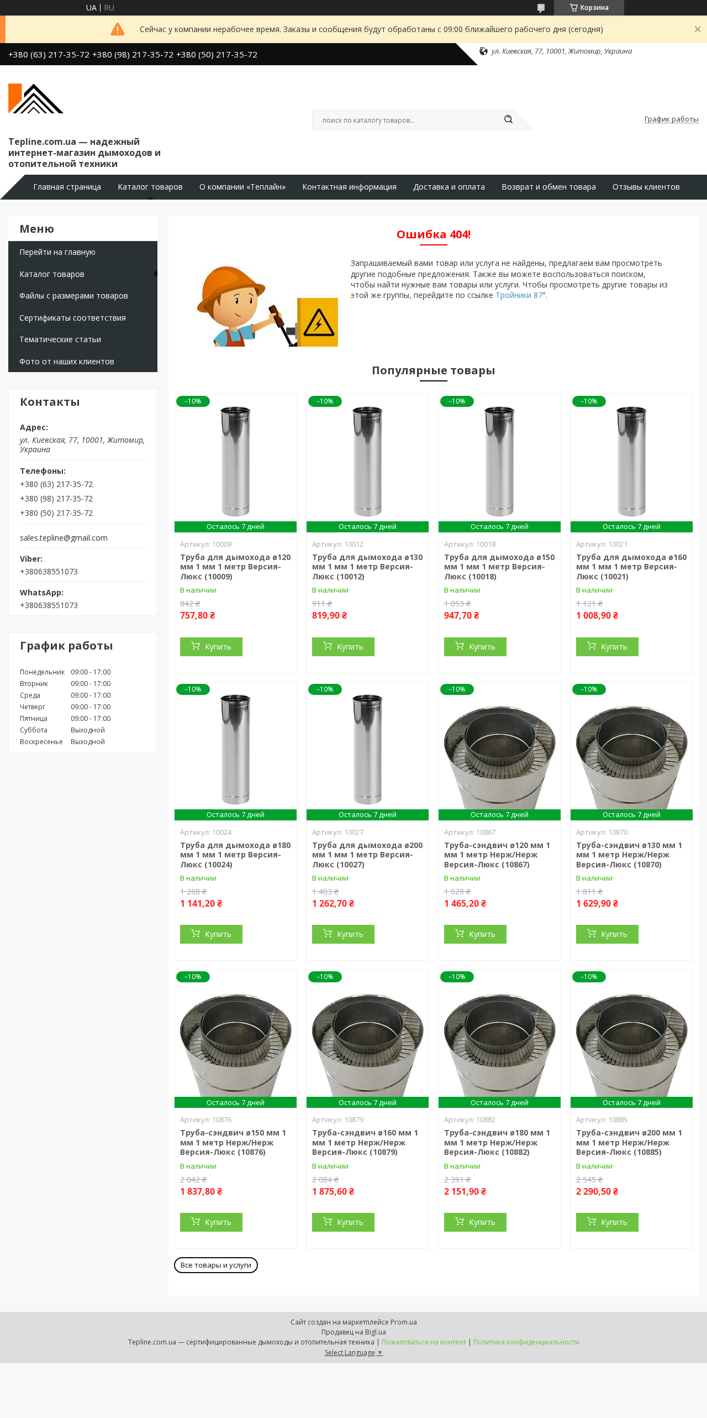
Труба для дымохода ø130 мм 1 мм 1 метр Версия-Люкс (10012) (367, 567)
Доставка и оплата (449, 187)
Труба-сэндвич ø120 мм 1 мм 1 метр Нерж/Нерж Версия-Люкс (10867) (497, 855)
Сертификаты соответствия (72, 317)
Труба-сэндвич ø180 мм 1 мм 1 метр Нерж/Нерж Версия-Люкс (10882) (497, 1142)
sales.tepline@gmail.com (64, 538)
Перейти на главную (57, 252)
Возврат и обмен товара (549, 187)
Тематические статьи (60, 339)
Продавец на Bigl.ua (353, 1332)
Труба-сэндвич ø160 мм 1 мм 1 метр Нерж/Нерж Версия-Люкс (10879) (365, 1142)
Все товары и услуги (216, 1265)
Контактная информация (349, 187)
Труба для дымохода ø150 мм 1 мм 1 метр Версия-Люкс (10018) (499, 567)
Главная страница (67, 187)
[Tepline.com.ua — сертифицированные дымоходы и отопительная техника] (36, 98)
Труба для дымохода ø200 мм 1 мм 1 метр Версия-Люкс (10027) (367, 855)
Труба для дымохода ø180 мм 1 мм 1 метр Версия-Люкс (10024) (235, 855)
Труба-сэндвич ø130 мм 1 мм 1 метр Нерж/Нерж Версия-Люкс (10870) (629, 855)
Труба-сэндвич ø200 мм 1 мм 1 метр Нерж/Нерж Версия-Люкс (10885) (629, 1142)
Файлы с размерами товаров (73, 295)
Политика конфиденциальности (526, 1342)
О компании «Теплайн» (242, 187)
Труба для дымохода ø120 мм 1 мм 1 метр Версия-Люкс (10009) (235, 567)
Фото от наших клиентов (66, 361)
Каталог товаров (150, 187)
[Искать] (508, 120)
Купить (218, 646)
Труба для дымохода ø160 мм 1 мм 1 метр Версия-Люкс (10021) (631, 567)
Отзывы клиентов (646, 187)
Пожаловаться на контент (424, 1342)
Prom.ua (404, 1322)
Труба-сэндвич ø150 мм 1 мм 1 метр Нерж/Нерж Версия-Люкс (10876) (233, 1142)
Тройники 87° (520, 295)
